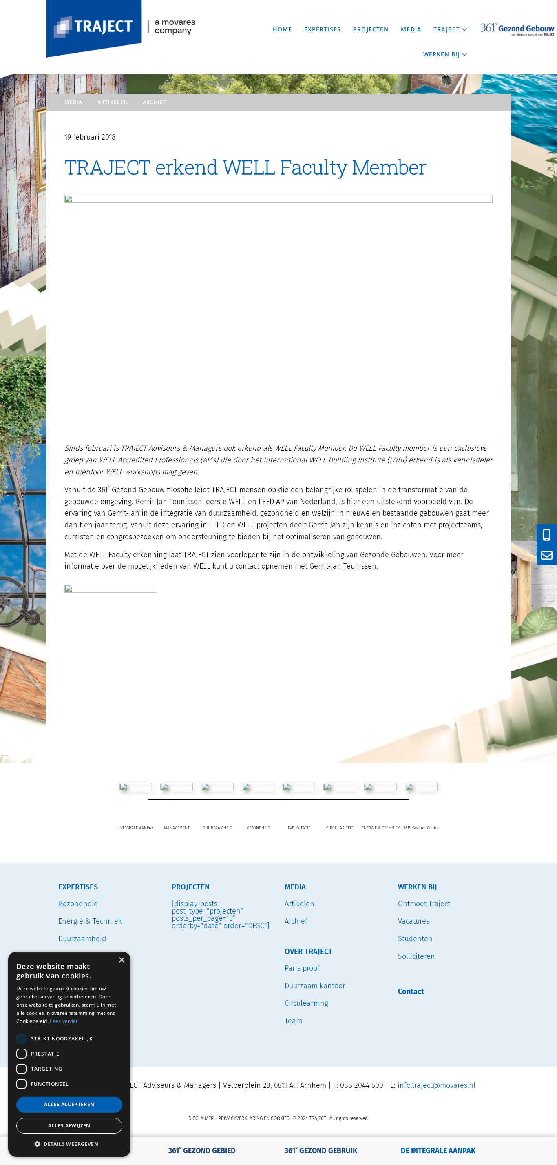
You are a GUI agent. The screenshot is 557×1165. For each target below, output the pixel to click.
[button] (69, 1144)
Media (73, 102)
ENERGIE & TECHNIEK (381, 828)
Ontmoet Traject (424, 903)
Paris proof (302, 968)
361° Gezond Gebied (421, 828)
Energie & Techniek (90, 921)
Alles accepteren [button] (69, 1104)
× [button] (121, 960)
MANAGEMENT (177, 828)
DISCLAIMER (201, 1118)
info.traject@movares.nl (436, 1085)
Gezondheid (78, 903)
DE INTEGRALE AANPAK (438, 1150)
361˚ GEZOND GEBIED (202, 1150)
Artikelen (112, 102)
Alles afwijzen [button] (69, 1125)
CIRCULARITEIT (339, 828)
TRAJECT (49, 1)
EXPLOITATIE (299, 828)
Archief (154, 102)
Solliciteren (416, 956)
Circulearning (306, 1003)
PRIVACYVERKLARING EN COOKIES (253, 1118)
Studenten (415, 938)
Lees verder (64, 1021)
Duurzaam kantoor (315, 985)
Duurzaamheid (82, 938)
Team (293, 1020)
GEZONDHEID (258, 828)
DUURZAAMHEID (217, 828)
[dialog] (69, 1054)
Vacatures (413, 921)
